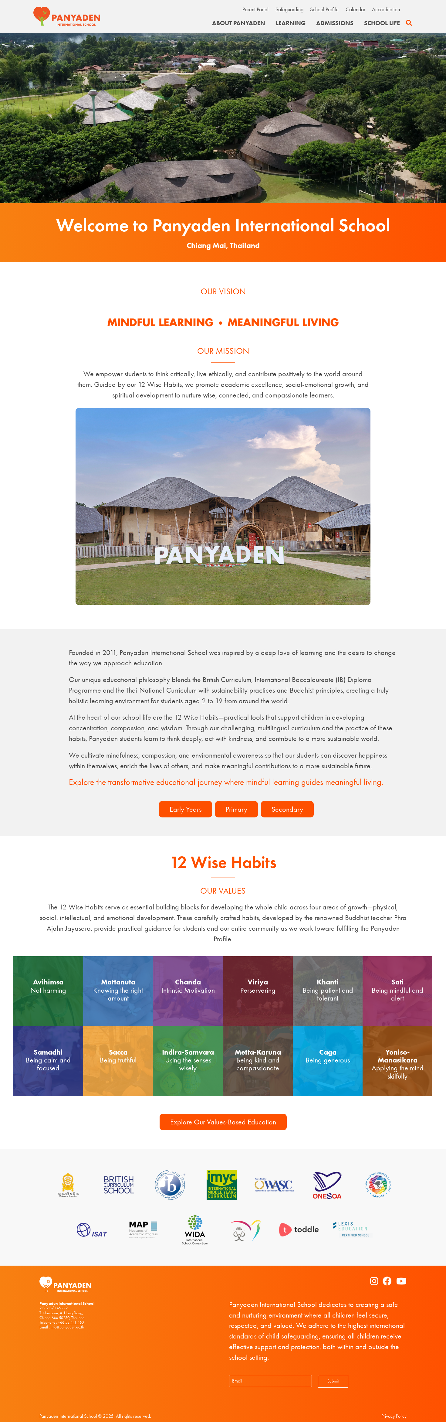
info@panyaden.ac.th (67, 1327)
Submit (333, 1381)
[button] (409, 23)
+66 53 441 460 (71, 1322)
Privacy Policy (394, 1416)
